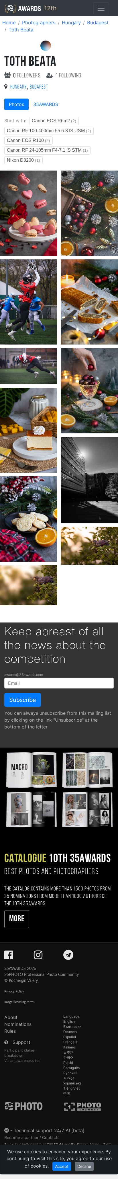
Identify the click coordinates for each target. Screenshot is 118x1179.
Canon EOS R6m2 (54, 120)
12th (49, 8)
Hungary (71, 22)
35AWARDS (45, 104)
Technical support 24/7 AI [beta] (49, 1130)
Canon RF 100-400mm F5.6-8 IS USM (49, 130)
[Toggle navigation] (101, 8)
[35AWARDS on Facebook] (8, 957)
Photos (16, 104)
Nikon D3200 (23, 160)
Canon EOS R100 (28, 140)
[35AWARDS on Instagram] (38, 957)
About (10, 1017)
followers (27, 76)
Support (21, 1042)
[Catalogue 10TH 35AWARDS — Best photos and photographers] (59, 789)
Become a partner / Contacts (32, 1137)
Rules (10, 1031)
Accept (61, 1166)
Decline (84, 1166)
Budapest (98, 22)
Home (9, 22)
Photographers (39, 22)
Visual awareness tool (22, 1060)
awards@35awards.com (23, 674)
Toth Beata (21, 30)
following (68, 76)
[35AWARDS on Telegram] (68, 957)
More (16, 919)
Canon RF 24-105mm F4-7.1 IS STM (47, 150)
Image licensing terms (19, 1002)
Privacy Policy (14, 991)
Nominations (18, 1024)
